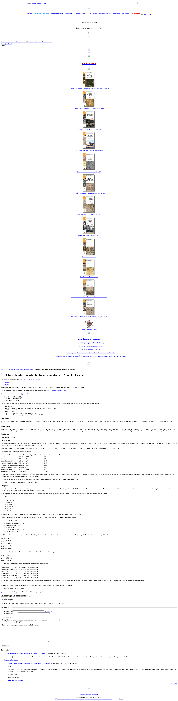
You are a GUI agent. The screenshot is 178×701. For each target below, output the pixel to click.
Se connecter (48, 611)
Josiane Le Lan (35, 379)
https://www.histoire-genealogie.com (89, 694)
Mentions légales (83, 699)
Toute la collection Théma (89, 329)
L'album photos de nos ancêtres (96, 13)
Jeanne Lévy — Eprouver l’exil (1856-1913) (91, 343)
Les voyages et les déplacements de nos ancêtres (89, 150)
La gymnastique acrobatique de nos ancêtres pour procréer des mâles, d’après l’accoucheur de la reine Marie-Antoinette (91, 356)
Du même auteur (21, 42)
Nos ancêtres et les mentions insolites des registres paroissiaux (89, 317)
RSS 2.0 (69, 699)
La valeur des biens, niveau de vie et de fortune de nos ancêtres (89, 297)
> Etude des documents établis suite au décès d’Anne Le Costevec (24, 653)
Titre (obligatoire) (7, 620)
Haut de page (173, 684)
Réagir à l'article (7, 44)
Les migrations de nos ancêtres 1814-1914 (89, 235)
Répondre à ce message (11, 660)
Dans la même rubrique (89, 339)
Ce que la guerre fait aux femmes (90, 349)
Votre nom (9, 611)
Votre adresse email (11, 613)
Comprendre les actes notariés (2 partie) (89, 214)
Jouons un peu (125, 13)
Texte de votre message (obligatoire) (12, 622)
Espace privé (109, 699)
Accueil (29, 13)
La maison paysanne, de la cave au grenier (89, 129)
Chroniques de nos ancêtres (15, 369)
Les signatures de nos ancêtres (89, 277)
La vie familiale (28, 369)
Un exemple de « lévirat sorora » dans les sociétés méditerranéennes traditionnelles (91, 353)
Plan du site (75, 699)
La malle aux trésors (79, 13)
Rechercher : (80, 28)
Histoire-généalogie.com (59, 390)
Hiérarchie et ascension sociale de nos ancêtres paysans (89, 193)
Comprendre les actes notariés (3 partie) (89, 172)
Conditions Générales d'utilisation (96, 699)
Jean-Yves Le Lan (25, 379)
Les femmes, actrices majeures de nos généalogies (89, 108)
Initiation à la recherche (113, 13)
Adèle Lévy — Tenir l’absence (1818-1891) (91, 346)
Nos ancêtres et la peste (89, 257)
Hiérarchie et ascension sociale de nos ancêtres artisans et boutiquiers (89, 89)
